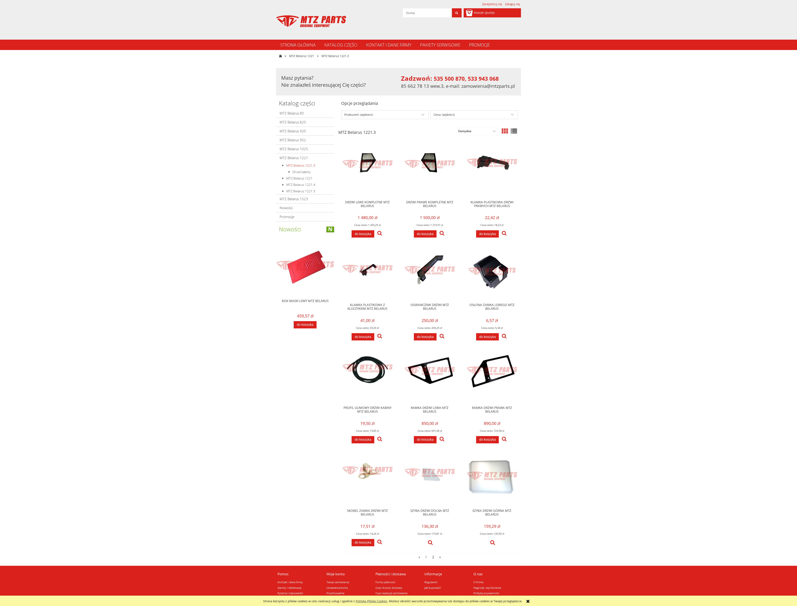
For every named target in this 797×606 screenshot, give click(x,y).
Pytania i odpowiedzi (290, 593)
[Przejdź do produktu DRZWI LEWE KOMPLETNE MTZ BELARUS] (367, 171)
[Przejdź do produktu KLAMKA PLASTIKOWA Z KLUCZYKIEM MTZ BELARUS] (367, 274)
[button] (379, 233)
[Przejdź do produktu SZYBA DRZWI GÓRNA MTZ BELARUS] (492, 480)
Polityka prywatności (486, 593)
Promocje (287, 216)
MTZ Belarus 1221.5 (300, 191)
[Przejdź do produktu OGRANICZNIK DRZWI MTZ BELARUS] (429, 274)
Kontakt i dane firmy (290, 582)
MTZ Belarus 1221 (294, 157)
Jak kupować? (432, 588)
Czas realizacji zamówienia (391, 593)
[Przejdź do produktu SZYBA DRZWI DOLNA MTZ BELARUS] (429, 480)
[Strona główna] (311, 21)
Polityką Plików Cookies (371, 601)
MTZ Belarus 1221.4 (300, 185)
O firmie (478, 582)
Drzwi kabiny (301, 172)
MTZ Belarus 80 (292, 113)
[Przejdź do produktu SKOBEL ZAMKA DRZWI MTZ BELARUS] (367, 480)
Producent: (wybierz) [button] (358, 115)
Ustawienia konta (337, 588)
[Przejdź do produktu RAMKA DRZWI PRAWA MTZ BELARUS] (492, 377)
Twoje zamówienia (337, 582)
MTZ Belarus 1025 (294, 148)
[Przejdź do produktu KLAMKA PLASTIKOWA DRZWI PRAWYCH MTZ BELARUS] (492, 171)
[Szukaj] (457, 12)
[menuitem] (298, 45)
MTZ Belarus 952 (293, 140)
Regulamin (431, 582)
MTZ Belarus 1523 (294, 198)
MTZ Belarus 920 (293, 131)
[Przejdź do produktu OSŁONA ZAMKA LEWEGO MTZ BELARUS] (492, 274)
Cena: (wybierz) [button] (444, 115)
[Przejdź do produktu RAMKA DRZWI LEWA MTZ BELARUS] (429, 377)
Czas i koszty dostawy (388, 588)
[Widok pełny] (514, 131)
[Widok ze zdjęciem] (505, 131)
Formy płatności (385, 582)
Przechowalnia (335, 593)
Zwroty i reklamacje (289, 588)
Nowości (286, 207)
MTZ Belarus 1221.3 (300, 165)
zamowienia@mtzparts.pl (488, 86)
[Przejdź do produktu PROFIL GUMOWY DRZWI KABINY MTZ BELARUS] (367, 377)
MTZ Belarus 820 (293, 122)
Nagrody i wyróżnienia (487, 588)
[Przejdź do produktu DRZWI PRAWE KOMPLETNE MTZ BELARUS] (429, 171)
